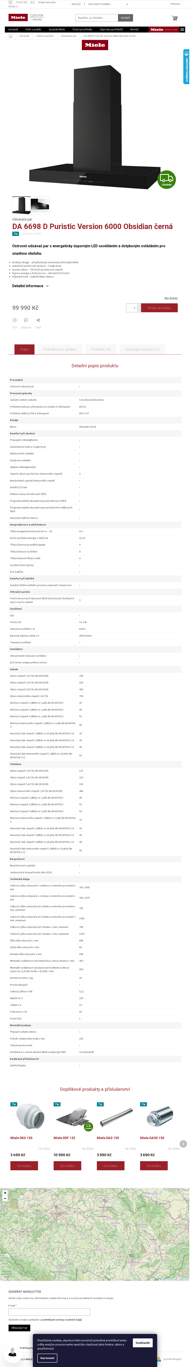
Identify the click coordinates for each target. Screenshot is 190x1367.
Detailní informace (27, 286)
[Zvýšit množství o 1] (139, 306)
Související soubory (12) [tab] (142, 349)
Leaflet (163, 1280)
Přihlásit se (19, 1327)
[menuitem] (13, 30)
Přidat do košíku (159, 308)
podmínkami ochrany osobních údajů (62, 1320)
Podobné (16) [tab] (101, 349)
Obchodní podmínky (99, 4)
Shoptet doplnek (184, 1280)
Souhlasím (143, 1343)
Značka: (31, 234)
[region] (95, 1234)
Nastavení (47, 1358)
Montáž (76, 4)
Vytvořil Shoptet (172, 1359)
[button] (132, 1257)
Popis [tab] (24, 349)
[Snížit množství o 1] (139, 310)
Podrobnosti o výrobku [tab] (59, 349)
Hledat (125, 17)
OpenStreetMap (173, 1280)
